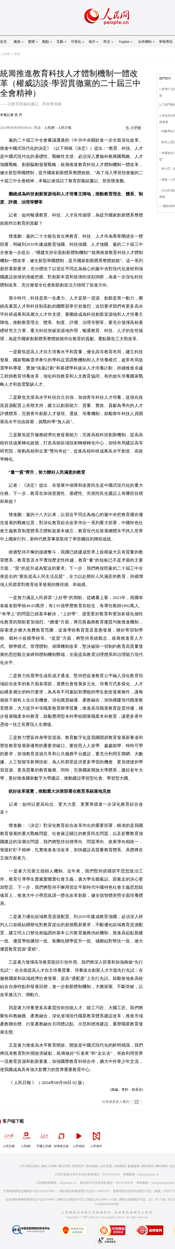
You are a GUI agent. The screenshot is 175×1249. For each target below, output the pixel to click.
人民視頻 (79, 1146)
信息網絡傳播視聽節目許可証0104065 (30, 1199)
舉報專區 (166, 41)
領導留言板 (61, 1146)
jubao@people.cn (148, 1174)
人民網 (5, 54)
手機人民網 (43, 1146)
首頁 (3, 41)
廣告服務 (92, 1166)
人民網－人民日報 (57, 127)
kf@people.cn (68, 1182)
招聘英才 (78, 1166)
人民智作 (96, 1146)
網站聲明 (147, 1166)
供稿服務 (120, 1166)
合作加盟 (106, 1166)
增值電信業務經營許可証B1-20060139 (84, 1191)
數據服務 (134, 1166)
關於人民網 (48, 1166)
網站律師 (161, 1166)
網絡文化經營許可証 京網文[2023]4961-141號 (87, 1199)
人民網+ (26, 1146)
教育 (17, 54)
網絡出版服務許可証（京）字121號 (142, 1199)
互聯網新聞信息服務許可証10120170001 (29, 1191)
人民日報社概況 (29, 1166)
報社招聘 (64, 1166)
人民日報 (9, 1146)
